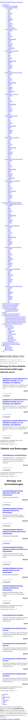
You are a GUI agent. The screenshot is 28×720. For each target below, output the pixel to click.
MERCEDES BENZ (4, 363)
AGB (4, 698)
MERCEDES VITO (13, 363)
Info (3, 695)
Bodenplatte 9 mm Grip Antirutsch (16, 361)
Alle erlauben (17, 719)
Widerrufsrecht (6, 697)
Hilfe (4, 703)
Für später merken (7, 393)
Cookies (4, 701)
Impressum (5, 694)
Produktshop (10, 360)
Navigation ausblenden (5, 2)
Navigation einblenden (17, 2)
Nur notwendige (3, 719)
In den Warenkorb (6, 395)
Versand (15, 444)
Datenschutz (6, 700)
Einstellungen (3, 713)
